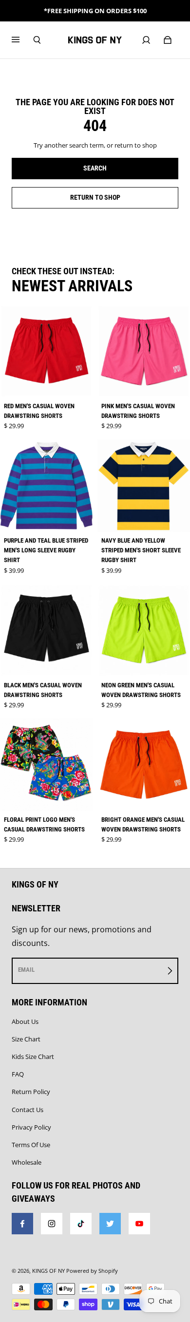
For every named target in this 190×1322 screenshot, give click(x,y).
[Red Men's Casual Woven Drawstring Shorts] (46, 351)
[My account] (146, 40)
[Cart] (167, 40)
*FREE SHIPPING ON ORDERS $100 (95, 10)
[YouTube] (139, 1223)
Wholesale (26, 1162)
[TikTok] (81, 1223)
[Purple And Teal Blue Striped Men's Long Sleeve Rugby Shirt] (46, 485)
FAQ (18, 1074)
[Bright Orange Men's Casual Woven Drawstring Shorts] (143, 764)
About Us (25, 1021)
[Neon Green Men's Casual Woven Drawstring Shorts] (143, 630)
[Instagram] (51, 1223)
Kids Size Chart (33, 1056)
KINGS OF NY (48, 1270)
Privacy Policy (31, 1127)
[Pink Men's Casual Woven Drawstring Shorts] (143, 351)
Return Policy (31, 1091)
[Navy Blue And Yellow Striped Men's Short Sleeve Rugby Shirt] (143, 485)
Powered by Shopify (92, 1270)
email (26, 969)
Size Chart (26, 1039)
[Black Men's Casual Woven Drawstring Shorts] (46, 630)
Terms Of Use (31, 1144)
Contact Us (27, 1109)
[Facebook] (22, 1223)
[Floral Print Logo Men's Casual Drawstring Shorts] (46, 764)
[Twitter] (110, 1223)
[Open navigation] (22, 40)
